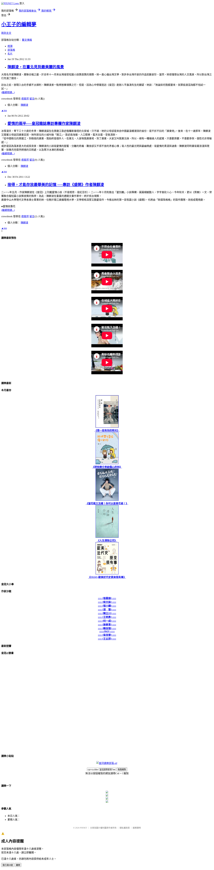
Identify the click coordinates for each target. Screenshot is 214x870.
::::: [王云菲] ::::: (107, 638)
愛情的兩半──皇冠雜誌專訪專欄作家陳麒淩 (44, 123)
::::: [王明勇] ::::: (107, 617)
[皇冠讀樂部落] (106, 763)
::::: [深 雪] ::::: (107, 609)
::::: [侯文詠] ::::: (107, 602)
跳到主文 (6, 33)
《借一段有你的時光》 (107, 430)
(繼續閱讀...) (8, 92)
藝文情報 (27, 40)
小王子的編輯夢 (18, 24)
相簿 (10, 46)
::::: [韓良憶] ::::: (107, 628)
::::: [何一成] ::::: (107, 621)
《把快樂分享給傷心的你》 (107, 467)
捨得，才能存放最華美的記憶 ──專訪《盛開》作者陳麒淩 (56, 185)
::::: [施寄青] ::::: (107, 624)
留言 (31, 98)
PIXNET (83, 828)
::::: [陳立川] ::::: (107, 613)
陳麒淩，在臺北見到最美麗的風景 (36, 67)
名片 (10, 53)
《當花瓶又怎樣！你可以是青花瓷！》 (107, 503)
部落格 (11, 50)
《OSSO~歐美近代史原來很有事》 (107, 577)
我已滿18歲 (8, 865)
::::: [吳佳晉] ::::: (107, 635)
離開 (18, 865)
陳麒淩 (24, 105)
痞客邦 (25, 98)
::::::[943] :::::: (107, 631)
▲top (4, 110)
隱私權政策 (125, 828)
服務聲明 (137, 828)
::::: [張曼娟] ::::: (107, 598)
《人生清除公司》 (107, 540)
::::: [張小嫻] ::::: (107, 606)
